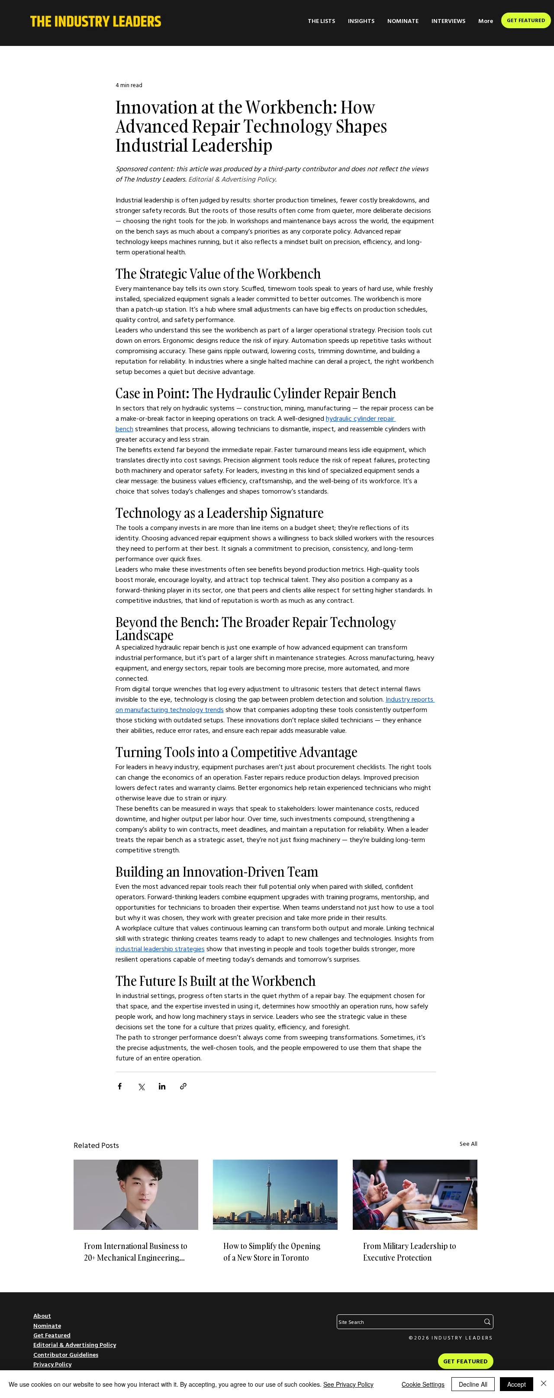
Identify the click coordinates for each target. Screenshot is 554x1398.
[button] (321, 21)
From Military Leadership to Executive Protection (409, 1252)
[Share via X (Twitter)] (141, 1086)
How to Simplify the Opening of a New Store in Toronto (271, 1252)
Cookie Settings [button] (423, 1384)
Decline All (473, 1384)
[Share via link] (183, 1086)
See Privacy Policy (348, 1384)
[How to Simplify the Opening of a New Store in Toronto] (275, 1195)
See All (468, 1144)
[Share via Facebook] (120, 1086)
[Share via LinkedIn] (162, 1086)
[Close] (543, 1384)
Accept (516, 1384)
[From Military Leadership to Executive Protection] (415, 1195)
